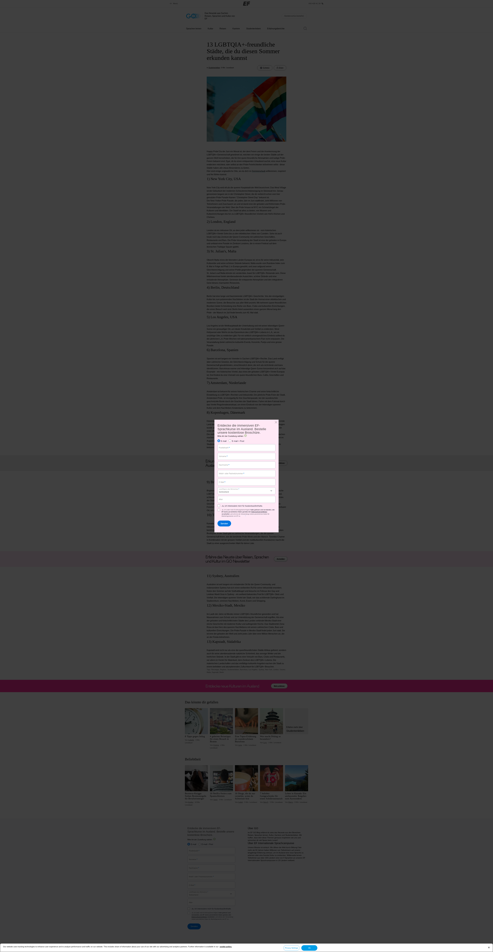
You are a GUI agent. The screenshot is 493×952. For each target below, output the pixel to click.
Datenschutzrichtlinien (259, 512)
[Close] (489, 947)
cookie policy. (226, 947)
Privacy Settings (291, 948)
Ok (309, 948)
